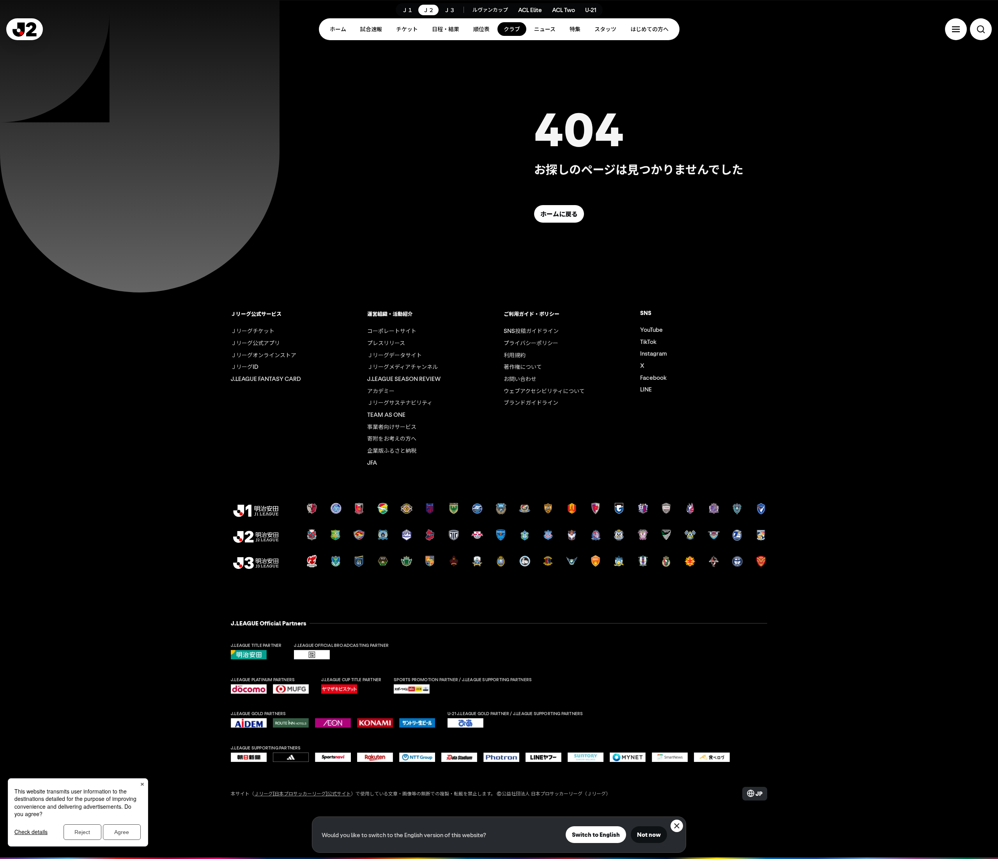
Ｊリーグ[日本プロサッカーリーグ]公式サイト (302, 793)
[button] (956, 29)
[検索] (981, 29)
